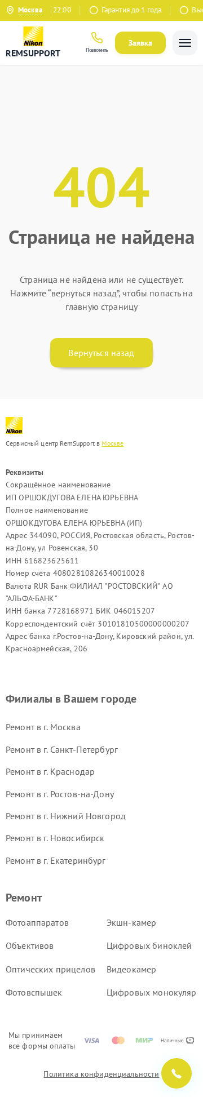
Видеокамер (132, 969)
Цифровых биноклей (149, 945)
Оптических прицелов (50, 969)
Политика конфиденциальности (101, 1074)
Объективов (30, 945)
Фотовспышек (34, 992)
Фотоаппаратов (37, 922)
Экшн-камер (132, 922)
